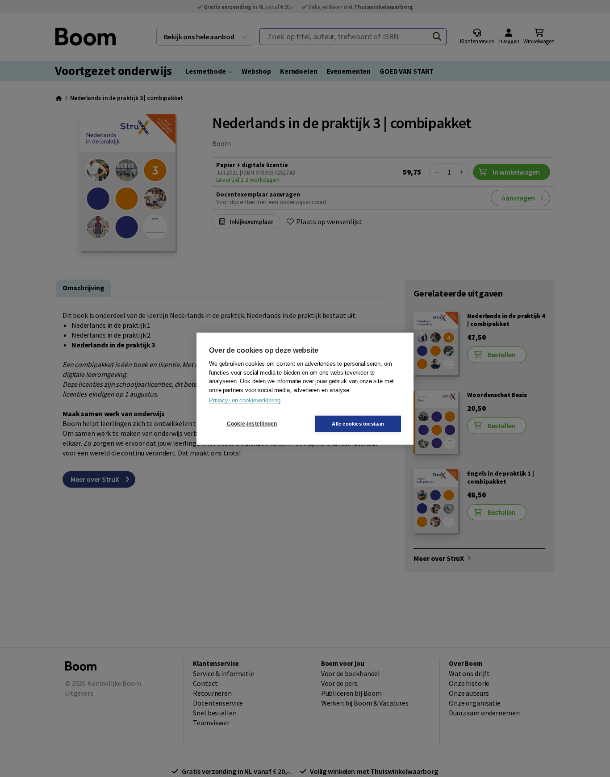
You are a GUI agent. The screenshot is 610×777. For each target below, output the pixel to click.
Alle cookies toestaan (358, 423)
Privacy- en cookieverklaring (244, 400)
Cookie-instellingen (252, 424)
